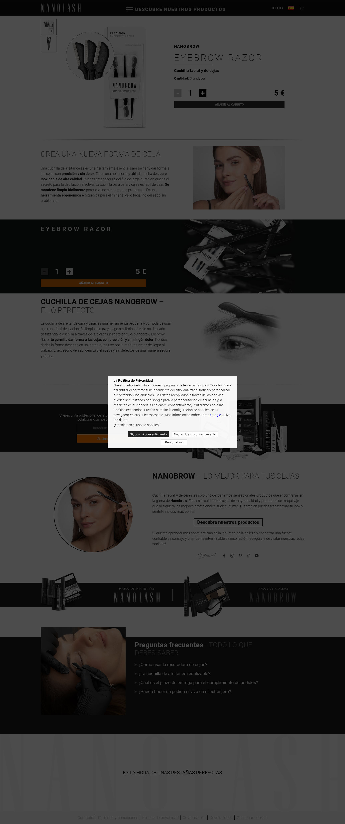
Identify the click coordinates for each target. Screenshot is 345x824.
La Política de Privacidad (133, 380)
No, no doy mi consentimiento (195, 434)
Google (215, 415)
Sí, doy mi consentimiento (148, 434)
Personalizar (174, 442)
